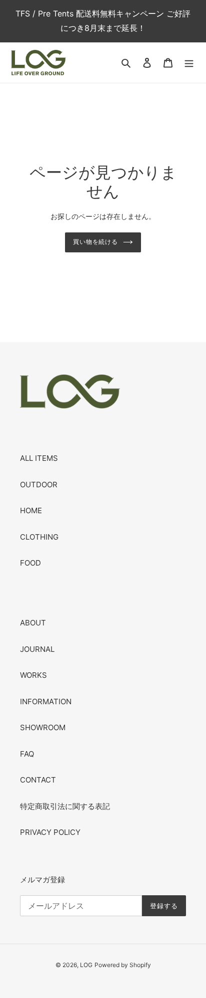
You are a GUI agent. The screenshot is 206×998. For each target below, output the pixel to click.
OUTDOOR (39, 484)
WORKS (33, 675)
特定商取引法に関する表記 (65, 806)
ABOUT (33, 622)
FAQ (27, 754)
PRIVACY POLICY (50, 832)
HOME (31, 510)
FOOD (30, 563)
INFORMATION (46, 701)
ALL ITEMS (39, 458)
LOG (86, 965)
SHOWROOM (43, 727)
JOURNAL (37, 649)
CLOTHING (39, 537)
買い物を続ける (95, 241)
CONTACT (38, 780)
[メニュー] (189, 62)
